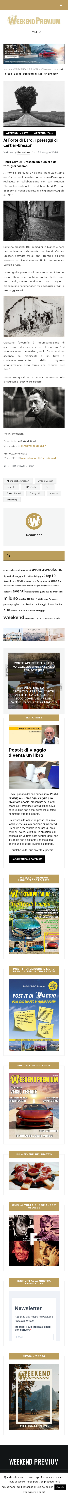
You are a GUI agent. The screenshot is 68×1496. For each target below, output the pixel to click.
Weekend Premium (34, 1462)
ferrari (28, 591)
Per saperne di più (34, 1492)
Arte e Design (45, 480)
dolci (56, 585)
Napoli (31, 598)
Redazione (23, 152)
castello (11, 487)
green (35, 591)
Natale (39, 599)
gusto (42, 591)
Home (7, 69)
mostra (54, 493)
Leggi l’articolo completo (27, 859)
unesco (21, 610)
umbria (14, 610)
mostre (22, 599)
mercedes (58, 591)
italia (49, 591)
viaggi (40, 610)
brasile (51, 586)
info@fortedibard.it (34, 445)
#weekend (9, 581)
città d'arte (30, 487)
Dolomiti (7, 591)
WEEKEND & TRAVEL (26, 69)
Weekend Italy (49, 69)
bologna (36, 585)
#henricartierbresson (18, 480)
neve (46, 599)
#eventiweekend (46, 569)
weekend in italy (52, 618)
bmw (29, 586)
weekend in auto (34, 618)
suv (6, 609)
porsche (7, 604)
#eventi (24, 570)
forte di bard (14, 493)
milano (10, 598)
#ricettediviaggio (33, 576)
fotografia (35, 493)
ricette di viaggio (38, 604)
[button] (34, 31)
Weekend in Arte (17, 133)
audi (47, 581)
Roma (51, 604)
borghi (44, 586)
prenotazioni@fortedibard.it (39, 458)
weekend (13, 617)
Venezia (30, 610)
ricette (24, 604)
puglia (15, 604)
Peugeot (53, 599)
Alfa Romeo (23, 581)
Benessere (20, 585)
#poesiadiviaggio (13, 576)
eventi (19, 591)
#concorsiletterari (11, 570)
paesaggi (12, 499)
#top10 (49, 576)
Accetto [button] (60, 1487)
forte (48, 487)
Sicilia (58, 604)
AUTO (54, 581)
